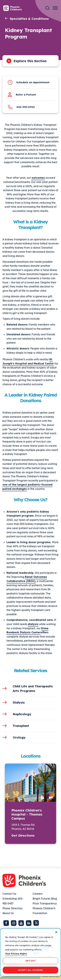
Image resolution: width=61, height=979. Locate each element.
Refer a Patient (26, 94)
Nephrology (22, 714)
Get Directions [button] (22, 835)
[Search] (47, 8)
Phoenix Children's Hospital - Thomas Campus (26, 814)
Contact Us (9, 893)
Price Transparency (45, 903)
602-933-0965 (25, 106)
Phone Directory (12, 908)
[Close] (56, 932)
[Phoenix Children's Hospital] (12, 8)
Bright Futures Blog (45, 898)
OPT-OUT (30, 960)
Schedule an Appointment (32, 82)
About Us (8, 913)
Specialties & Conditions (29, 19)
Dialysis (19, 702)
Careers (37, 893)
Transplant (21, 726)
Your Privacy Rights (16, 953)
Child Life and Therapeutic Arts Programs (33, 688)
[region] (30, 952)
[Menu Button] (55, 8)
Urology (19, 737)
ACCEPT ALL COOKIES (30, 970)
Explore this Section (30, 61)
